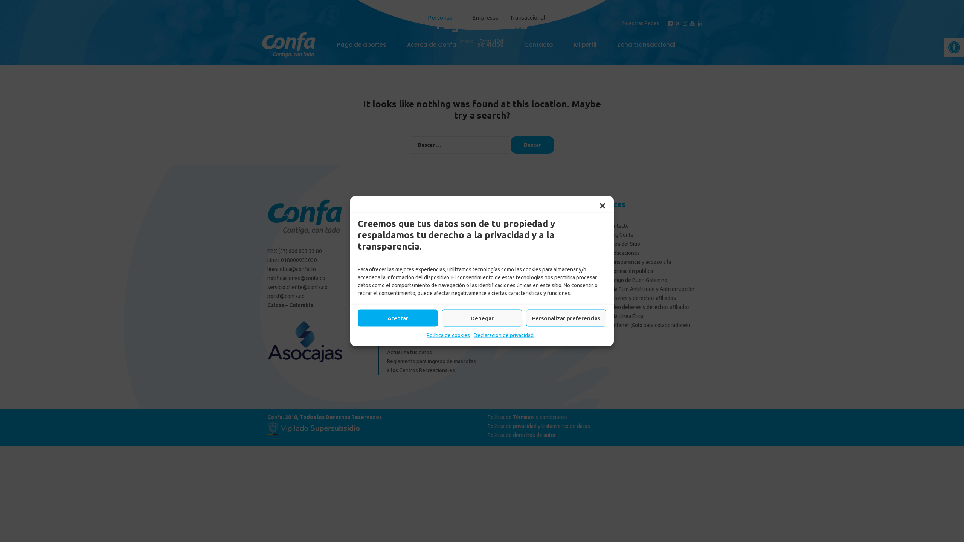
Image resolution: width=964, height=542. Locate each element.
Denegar (482, 318)
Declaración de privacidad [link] (504, 335)
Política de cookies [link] (448, 335)
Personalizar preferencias (566, 318)
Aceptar (397, 318)
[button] (602, 206)
